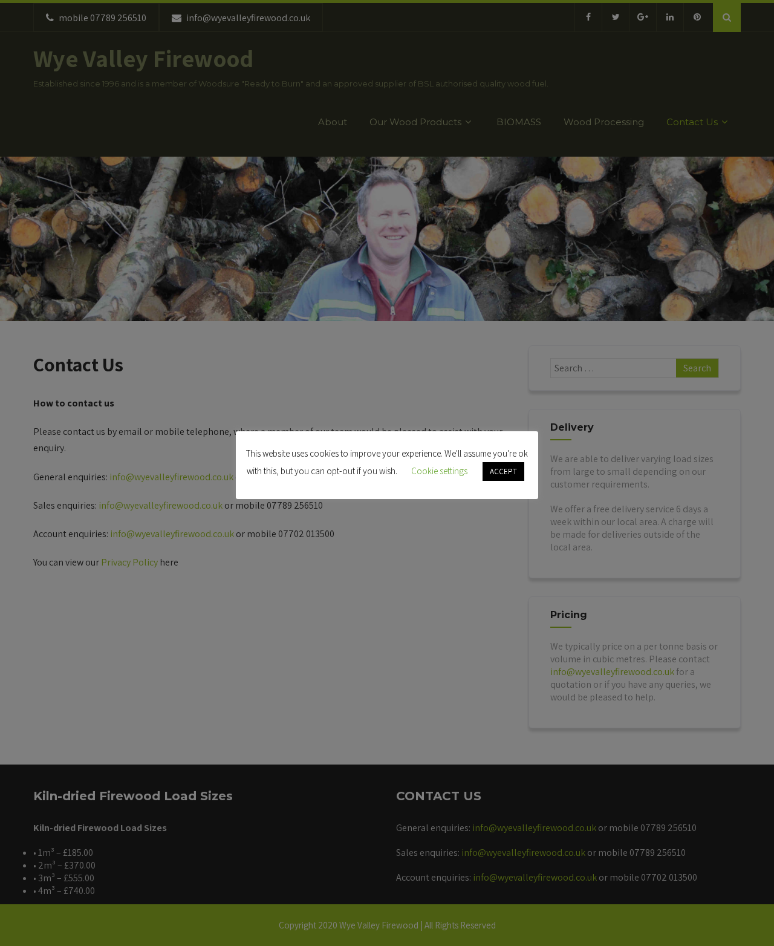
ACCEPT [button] (503, 471)
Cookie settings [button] (439, 471)
